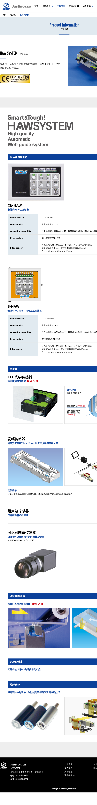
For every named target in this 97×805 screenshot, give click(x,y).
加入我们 (87, 6)
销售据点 (68, 767)
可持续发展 (74, 6)
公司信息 (46, 6)
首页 (36, 6)
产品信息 (61, 6)
